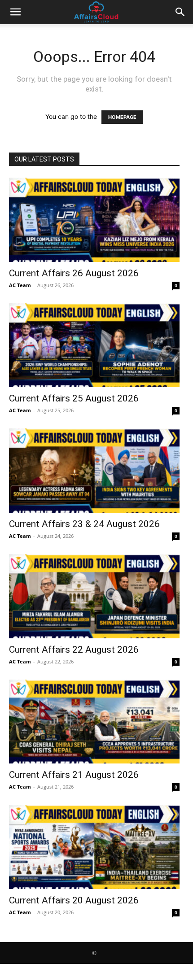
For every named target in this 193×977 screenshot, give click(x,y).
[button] (15, 12)
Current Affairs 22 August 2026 (74, 649)
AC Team (20, 285)
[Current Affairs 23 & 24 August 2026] (94, 470)
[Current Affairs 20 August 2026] (94, 847)
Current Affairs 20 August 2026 (74, 900)
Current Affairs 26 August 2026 (74, 273)
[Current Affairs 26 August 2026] (94, 220)
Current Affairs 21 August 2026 (74, 774)
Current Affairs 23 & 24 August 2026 (84, 524)
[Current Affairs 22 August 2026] (94, 596)
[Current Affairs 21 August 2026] (94, 722)
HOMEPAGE (122, 117)
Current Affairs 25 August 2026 (74, 398)
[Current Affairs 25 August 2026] (94, 345)
